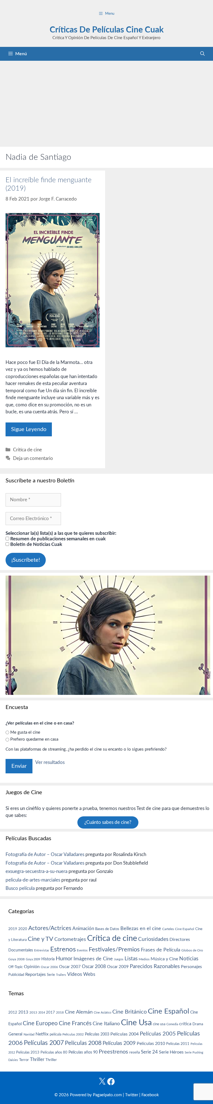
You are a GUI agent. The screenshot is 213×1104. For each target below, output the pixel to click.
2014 (41, 1012)
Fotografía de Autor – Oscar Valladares (45, 854)
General (15, 1034)
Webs (89, 974)
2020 (22, 929)
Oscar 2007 (70, 967)
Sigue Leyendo (28, 429)
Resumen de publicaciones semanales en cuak (57, 538)
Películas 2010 (151, 1043)
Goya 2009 (33, 959)
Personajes (191, 966)
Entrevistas (41, 950)
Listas (131, 958)
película (55, 1034)
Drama (197, 1024)
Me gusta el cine (25, 732)
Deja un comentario (33, 458)
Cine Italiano (106, 1023)
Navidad (29, 1034)
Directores (179, 939)
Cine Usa (136, 1023)
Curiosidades (153, 939)
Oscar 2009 (118, 967)
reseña (134, 1052)
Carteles (168, 929)
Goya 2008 (16, 959)
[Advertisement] (106, 102)
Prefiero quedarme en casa (34, 739)
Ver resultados (50, 762)
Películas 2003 (97, 1034)
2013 (23, 1012)
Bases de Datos (107, 929)
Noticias (188, 958)
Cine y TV (40, 939)
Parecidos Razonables (155, 966)
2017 (50, 1012)
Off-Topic (15, 967)
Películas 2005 (158, 1034)
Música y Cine (164, 959)
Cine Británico (129, 1012)
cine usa (159, 1024)
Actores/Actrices (49, 928)
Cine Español (184, 929)
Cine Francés (75, 1023)
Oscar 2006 (49, 967)
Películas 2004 (124, 1034)
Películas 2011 (177, 1043)
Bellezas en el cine (140, 928)
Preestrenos (113, 1052)
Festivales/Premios (114, 950)
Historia (48, 959)
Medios (144, 959)
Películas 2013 (27, 1052)
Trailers (61, 974)
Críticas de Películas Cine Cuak (107, 30)
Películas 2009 (119, 1043)
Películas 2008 (83, 1043)
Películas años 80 (53, 1052)
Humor (64, 958)
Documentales (20, 950)
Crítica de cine (27, 449)
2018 (60, 1012)
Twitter (131, 1095)
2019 (12, 929)
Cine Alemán (79, 1012)
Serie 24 (149, 1052)
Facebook (150, 1095)
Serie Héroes (171, 1052)
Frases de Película (160, 950)
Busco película (20, 888)
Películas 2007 (44, 1043)
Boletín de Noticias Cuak (35, 544)
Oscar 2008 (94, 966)
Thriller (37, 1059)
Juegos (118, 959)
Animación (83, 928)
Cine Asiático (102, 1012)
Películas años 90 (83, 1052)
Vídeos (74, 974)
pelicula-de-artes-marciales (33, 880)
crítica (185, 1024)
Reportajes (35, 974)
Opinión (32, 966)
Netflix (42, 1034)
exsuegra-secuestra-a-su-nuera (36, 871)
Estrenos (63, 949)
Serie (51, 974)
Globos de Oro (192, 950)
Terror (24, 1060)
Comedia (172, 1024)
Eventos (82, 950)
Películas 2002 (73, 1034)
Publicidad (16, 975)
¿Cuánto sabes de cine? (107, 822)
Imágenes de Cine (93, 958)
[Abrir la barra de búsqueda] (202, 54)
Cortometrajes (70, 939)
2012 (12, 1012)
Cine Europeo (40, 1023)
